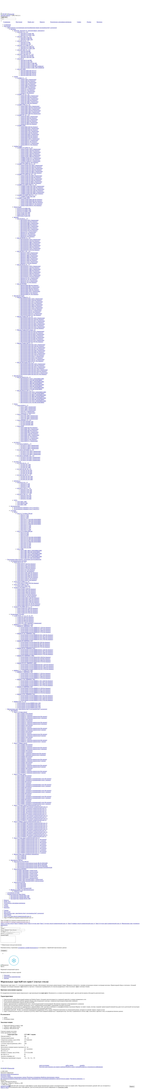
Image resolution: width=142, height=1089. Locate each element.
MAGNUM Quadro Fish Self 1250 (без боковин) (33, 371)
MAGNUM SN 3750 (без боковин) (30, 250)
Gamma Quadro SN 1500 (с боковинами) (31, 168)
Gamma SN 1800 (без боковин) (28, 103)
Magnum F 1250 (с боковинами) (29, 253)
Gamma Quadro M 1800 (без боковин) (30, 183)
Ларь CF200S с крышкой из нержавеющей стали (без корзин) (34, 778)
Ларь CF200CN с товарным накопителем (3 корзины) (32, 718)
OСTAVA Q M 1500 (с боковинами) (30, 458)
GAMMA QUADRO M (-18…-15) (26, 174)
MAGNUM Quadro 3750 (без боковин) (31, 309)
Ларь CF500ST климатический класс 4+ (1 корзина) (31, 849)
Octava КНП (20, 426)
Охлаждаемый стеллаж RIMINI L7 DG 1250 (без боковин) (36, 681)
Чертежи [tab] (6, 978)
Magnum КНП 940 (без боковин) (29, 288)
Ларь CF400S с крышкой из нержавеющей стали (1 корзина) (34, 792)
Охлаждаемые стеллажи (17, 614)
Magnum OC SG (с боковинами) (29, 278)
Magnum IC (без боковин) (27, 236)
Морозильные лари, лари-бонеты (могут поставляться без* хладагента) (27, 709)
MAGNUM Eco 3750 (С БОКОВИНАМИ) (32, 387)
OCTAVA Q (17, 442)
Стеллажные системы (13, 892)
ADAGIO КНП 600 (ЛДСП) (28, 73)
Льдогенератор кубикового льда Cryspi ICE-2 (26, 509)
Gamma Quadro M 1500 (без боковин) (30, 180)
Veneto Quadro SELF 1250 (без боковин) (28, 598)
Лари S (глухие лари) (20, 774)
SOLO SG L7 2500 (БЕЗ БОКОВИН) (30, 524)
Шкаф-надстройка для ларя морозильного (22, 889)
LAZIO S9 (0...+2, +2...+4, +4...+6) (23, 615)
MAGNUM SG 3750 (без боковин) (30, 276)
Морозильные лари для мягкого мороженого (26, 854)
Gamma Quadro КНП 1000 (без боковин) (31, 202)
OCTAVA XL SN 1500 (26, 478)
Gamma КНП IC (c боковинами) (29, 140)
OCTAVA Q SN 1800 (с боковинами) (30, 454)
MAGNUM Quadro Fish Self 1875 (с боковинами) (34, 373)
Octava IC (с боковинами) (27, 411)
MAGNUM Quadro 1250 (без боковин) (31, 300)
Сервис (79, 22)
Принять (132, 1086)
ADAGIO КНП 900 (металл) (28, 72)
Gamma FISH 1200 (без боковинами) (30, 107)
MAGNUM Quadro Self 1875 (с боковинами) (32, 347)
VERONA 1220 (18, 891)
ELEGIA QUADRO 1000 (24, 210)
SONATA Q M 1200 (25, 495)
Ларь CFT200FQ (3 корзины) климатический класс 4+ (32, 824)
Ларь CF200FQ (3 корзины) (24, 746)
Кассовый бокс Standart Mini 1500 (20, 895)
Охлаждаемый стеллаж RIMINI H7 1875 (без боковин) (35, 629)
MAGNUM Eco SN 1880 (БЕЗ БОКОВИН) (32, 396)
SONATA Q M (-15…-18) (24, 494)
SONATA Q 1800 (25, 487)
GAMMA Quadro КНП (23, 198)
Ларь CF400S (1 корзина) (24, 789)
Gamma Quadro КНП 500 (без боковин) (31, 199)
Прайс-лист (31, 22)
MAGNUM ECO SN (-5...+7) (25, 390)
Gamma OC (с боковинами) (28, 88)
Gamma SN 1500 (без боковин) (28, 100)
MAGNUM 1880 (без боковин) (28, 224)
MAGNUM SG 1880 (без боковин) (30, 270)
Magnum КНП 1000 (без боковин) (29, 290)
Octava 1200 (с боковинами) (28, 407)
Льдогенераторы (15, 506)
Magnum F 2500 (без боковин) (28, 260)
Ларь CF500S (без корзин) (24, 793)
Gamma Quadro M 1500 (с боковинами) (31, 178)
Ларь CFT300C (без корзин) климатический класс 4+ (32, 809)
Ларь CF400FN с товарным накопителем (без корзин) (32, 759)
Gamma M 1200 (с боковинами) (29, 116)
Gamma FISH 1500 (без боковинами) (30, 110)
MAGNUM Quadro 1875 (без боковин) (31, 303)
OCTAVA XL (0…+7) (23, 463)
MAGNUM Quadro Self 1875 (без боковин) (32, 349)
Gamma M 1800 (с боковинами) (29, 122)
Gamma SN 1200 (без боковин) (28, 97)
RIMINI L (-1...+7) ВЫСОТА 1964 (23, 670)
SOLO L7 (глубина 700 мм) (24, 513)
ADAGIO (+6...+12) (22, 32)
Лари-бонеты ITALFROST (21, 861)
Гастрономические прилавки (19, 561)
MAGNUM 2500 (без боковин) (28, 227)
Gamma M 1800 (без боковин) (28, 124)
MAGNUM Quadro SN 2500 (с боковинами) (32, 324)
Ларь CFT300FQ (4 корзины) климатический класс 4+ (32, 827)
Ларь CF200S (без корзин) (24, 775)
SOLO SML (20, 549)
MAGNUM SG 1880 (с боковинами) (30, 269)
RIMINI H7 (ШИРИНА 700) (25, 626)
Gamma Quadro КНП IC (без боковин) (30, 205)
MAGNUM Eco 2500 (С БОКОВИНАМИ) (32, 384)
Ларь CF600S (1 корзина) (24, 801)
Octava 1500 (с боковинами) (28, 408)
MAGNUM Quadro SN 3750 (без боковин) (32, 328)
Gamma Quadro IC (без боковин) (29, 162)
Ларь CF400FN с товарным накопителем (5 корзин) (31, 761)
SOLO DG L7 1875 (25, 528)
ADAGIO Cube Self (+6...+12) (25, 54)
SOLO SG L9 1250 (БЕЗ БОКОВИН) (30, 537)
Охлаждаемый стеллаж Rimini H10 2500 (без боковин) (35, 660)
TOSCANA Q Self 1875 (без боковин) (27, 574)
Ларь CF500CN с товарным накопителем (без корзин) (32, 734)
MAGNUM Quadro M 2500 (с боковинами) (32, 337)
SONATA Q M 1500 (25, 497)
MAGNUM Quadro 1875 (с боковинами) (31, 301)
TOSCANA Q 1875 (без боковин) (26, 565)
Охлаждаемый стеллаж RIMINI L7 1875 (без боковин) (35, 675)
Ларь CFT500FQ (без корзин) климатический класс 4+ (32, 832)
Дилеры (89, 22)
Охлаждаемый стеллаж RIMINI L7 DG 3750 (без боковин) (36, 685)
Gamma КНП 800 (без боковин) (29, 136)
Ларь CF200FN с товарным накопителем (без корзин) (32, 747)
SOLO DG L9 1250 (25, 543)
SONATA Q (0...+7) (22, 482)
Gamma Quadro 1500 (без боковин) (30, 153)
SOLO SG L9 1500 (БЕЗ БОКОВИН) (30, 538)
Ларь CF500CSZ (21, 858)
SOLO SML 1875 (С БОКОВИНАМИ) (31, 556)
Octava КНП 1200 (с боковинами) (29, 435)
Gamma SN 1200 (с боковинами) (29, 96)
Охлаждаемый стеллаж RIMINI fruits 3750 (29, 707)
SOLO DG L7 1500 (25, 527)
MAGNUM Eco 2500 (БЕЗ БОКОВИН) (31, 386)
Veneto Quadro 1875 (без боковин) (26, 590)
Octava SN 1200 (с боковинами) (29, 415)
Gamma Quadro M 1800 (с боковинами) (31, 181)
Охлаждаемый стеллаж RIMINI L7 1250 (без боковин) (35, 673)
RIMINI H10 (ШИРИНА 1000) (25, 655)
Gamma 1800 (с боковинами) (28, 85)
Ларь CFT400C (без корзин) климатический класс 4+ (32, 812)
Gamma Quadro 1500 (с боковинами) (30, 152)
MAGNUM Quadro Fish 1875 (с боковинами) (32, 367)
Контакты (99, 22)
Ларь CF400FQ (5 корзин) (24, 758)
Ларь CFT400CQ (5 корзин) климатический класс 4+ (32, 814)
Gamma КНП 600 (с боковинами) (29, 128)
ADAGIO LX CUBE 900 (27, 47)
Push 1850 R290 (21, 884)
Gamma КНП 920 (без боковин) (29, 137)
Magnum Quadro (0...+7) (23, 297)
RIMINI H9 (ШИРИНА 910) (25, 641)
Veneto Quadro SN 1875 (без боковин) (27, 609)
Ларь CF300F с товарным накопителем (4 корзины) (31, 755)
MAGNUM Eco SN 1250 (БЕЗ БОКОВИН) (32, 393)
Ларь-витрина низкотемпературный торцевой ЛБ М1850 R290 (34, 867)
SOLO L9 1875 (24, 535)
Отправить (4, 950)
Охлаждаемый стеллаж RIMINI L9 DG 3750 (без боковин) (36, 700)
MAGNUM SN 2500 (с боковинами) (30, 245)
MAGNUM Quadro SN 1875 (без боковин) (32, 322)
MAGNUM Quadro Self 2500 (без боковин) (32, 352)
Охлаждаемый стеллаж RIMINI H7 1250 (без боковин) (35, 627)
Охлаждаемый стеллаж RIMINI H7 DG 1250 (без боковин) (36, 635)
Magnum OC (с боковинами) (28, 232)
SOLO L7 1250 (24, 515)
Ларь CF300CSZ (21, 855)
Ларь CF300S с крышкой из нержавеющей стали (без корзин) (34, 784)
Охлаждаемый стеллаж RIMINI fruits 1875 (29, 704)
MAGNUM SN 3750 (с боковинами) (30, 248)
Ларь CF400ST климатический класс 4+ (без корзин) (32, 845)
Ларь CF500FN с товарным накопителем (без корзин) (32, 765)
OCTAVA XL (17, 461)
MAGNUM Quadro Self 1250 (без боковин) (32, 346)
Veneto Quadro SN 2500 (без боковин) (27, 611)
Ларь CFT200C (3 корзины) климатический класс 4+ (32, 808)
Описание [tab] (7, 975)
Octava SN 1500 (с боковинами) (29, 417)
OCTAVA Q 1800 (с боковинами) (29, 448)
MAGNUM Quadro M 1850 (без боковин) (31, 335)
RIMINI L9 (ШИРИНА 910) (25, 687)
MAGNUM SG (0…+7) (23, 264)
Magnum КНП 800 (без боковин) (29, 285)
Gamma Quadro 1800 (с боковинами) (30, 155)
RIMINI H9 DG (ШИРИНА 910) (26, 648)
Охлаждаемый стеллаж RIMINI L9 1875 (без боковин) (35, 689)
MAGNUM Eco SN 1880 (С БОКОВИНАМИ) (33, 395)
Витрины (13, 29)
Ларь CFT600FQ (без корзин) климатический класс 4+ (32, 835)
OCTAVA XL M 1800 (26, 473)
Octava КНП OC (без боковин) (28, 436)
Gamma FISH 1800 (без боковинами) (30, 113)
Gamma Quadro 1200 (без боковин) (30, 150)
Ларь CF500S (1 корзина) (24, 795)
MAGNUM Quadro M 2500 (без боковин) (31, 338)
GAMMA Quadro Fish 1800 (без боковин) (31, 193)
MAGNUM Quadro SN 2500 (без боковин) (32, 325)
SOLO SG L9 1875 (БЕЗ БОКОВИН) (30, 540)
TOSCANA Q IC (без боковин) (25, 571)
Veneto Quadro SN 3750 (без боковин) (27, 612)
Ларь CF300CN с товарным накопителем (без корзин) (32, 722)
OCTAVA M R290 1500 (26, 423)
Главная (6, 910)
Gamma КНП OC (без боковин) (29, 144)
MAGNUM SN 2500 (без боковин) (30, 247)
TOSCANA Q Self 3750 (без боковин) (27, 577)
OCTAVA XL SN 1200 (26, 476)
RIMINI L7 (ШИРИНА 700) (25, 672)
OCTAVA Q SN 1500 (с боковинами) (30, 452)
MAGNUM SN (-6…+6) (23, 238)
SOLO (15, 512)
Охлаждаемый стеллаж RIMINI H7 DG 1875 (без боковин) (36, 636)
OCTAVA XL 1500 (25, 466)
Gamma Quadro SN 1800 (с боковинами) (31, 171)
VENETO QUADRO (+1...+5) (22, 587)
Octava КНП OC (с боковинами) (29, 438)
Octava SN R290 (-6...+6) (24, 414)
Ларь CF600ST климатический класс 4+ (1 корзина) (31, 852)
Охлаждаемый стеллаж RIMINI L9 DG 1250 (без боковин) (36, 697)
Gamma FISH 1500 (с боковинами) (30, 109)
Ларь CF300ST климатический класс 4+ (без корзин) (32, 842)
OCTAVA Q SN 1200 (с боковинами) (30, 451)
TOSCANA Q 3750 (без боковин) (26, 568)
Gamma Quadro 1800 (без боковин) (30, 156)
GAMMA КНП (21, 125)
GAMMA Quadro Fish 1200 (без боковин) (31, 187)
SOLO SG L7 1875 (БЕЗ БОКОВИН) (30, 522)
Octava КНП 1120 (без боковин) (29, 433)
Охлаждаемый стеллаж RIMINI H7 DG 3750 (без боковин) (36, 639)
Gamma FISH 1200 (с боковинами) (30, 106)
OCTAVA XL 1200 (25, 464)
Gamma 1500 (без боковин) (27, 84)
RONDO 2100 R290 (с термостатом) (27, 873)
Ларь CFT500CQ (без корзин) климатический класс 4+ (32, 815)
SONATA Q (17, 481)
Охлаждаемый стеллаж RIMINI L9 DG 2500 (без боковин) (36, 698)
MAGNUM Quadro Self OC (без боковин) (31, 361)
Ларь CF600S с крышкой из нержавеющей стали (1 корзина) (34, 804)
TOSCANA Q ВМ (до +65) (21, 584)
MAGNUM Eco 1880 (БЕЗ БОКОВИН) (31, 383)
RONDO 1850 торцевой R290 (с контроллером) (30, 881)
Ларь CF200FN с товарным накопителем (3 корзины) (32, 749)
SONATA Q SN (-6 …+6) (24, 488)
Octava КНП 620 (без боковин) (28, 427)
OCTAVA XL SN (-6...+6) (24, 475)
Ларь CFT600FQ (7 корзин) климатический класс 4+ (31, 836)
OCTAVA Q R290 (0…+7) (24, 444)
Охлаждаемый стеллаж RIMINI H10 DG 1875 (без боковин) (37, 666)
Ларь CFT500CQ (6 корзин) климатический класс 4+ (32, 817)
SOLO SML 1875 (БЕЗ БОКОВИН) (30, 558)
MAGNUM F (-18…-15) (23, 251)
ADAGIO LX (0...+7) (23, 41)
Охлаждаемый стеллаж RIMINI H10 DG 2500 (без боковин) (37, 667)
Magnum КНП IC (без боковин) (29, 293)
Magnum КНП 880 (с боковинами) (29, 287)
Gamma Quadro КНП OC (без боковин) (31, 204)
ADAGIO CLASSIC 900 (27, 33)
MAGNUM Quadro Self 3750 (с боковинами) (32, 353)
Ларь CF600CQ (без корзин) (25, 737)
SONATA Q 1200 (25, 484)
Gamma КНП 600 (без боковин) (29, 130)
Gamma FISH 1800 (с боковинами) (30, 112)
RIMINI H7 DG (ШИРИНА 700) (26, 633)
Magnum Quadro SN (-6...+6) (25, 316)
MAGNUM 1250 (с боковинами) (29, 220)
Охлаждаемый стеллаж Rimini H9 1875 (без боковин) (35, 644)
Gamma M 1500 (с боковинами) (29, 119)
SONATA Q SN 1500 (26, 491)
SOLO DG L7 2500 (25, 530)
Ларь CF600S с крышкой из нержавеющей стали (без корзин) (34, 802)
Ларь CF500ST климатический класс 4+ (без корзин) (32, 848)
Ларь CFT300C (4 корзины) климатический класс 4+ (32, 811)
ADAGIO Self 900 (25, 51)
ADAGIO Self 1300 (25, 53)
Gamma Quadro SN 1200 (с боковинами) (31, 165)
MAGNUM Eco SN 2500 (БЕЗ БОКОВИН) (32, 399)
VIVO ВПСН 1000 (22, 503)
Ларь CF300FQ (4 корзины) (24, 752)
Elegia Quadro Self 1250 (23, 214)
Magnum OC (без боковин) (27, 233)
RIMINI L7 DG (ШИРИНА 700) (26, 679)
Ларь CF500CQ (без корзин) (25, 731)
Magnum (16, 217)
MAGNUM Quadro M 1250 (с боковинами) (32, 331)
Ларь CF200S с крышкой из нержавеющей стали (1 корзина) (34, 780)
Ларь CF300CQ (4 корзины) (25, 721)
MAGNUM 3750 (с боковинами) (29, 229)
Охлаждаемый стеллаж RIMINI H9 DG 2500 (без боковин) (36, 652)
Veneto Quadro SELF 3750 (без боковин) (28, 602)
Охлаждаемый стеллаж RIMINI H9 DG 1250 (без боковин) (36, 649)
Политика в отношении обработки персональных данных (43, 1077)
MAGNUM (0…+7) (22, 218)
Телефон (3, 931)
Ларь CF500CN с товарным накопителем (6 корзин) (31, 735)
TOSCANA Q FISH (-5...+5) (21, 581)
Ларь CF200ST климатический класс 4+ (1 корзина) (31, 841)
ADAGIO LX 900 (25, 42)
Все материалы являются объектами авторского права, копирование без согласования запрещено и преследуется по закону (35, 1078)
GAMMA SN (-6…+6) (23, 94)
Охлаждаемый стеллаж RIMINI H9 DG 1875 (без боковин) (36, 651)
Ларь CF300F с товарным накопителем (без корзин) (31, 753)
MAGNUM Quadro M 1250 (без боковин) (31, 333)
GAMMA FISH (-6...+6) (23, 104)
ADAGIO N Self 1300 (26, 61)
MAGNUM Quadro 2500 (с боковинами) (31, 304)
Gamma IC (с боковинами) (27, 91)
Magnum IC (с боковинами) (28, 235)
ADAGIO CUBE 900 (26, 38)
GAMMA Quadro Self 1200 (27, 196)
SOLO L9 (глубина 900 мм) (24, 531)
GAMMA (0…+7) (22, 78)
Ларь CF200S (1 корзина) (24, 777)
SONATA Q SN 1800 (26, 492)
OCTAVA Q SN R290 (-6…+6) (25, 450)
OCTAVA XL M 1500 (26, 472)
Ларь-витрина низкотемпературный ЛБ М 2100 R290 (32, 864)
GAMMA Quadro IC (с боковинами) (30, 161)
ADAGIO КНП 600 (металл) (28, 70)
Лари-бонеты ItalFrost (17, 860)
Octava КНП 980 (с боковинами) (29, 432)
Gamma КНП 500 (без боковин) (29, 127)
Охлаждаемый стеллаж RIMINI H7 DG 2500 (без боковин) (36, 638)
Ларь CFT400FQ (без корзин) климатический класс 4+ (32, 829)
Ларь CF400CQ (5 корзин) (24, 727)
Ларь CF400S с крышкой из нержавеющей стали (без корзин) (34, 790)
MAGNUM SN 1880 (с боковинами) (30, 242)
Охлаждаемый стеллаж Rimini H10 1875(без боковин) (35, 658)
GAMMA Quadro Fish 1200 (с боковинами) (32, 186)
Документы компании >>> (77, 1078)
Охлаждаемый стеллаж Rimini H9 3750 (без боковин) (35, 647)
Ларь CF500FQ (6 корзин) (24, 764)
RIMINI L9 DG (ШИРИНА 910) (26, 694)
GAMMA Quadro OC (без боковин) (30, 159)
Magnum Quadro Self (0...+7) (25, 343)
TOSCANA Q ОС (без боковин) (26, 570)
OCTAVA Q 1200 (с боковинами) (29, 445)
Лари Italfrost (14, 710)
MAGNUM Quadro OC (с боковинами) (31, 313)
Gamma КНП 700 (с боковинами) (29, 131)
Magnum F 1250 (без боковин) (28, 254)
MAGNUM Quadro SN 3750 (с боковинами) (32, 327)
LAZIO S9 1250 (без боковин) (25, 617)
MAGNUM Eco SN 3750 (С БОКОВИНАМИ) (33, 401)
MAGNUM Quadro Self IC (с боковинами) (32, 356)
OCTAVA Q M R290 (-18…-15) (25, 455)
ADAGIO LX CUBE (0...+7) (25, 45)
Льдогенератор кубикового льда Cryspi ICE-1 (26, 507)
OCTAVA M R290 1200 (26, 421)
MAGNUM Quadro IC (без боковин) (30, 312)
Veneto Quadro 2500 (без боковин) (26, 592)
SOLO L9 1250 (24, 532)
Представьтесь (5, 930)
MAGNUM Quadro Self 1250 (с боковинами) (32, 344)
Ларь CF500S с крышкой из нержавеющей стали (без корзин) (34, 796)
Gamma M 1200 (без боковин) (28, 118)
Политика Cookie (63, 1087)
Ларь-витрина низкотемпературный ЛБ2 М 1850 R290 (32, 863)
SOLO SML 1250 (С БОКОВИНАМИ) (31, 553)
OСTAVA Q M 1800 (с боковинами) (30, 460)
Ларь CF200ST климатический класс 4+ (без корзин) (32, 839)
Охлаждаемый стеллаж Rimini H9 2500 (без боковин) (35, 645)
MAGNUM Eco (18, 375)
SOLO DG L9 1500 (25, 544)
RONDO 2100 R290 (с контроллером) (27, 875)
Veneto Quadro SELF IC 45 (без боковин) (28, 605)
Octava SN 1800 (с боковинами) (29, 418)
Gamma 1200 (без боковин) (27, 81)
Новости (42, 22)
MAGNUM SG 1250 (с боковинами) (30, 266)
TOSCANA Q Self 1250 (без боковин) (27, 572)
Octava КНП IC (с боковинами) (29, 441)
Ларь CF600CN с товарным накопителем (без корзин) (32, 740)
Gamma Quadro (18, 146)
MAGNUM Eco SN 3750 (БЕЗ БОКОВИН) (32, 402)
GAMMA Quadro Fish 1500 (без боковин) (31, 190)
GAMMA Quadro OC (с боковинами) (30, 158)
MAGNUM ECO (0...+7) (24, 377)
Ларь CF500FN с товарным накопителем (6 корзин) (31, 767)
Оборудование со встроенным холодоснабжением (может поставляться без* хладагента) (32, 27)
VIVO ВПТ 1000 (21, 504)
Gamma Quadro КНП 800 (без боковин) (31, 201)
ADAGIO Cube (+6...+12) (24, 36)
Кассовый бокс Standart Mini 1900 (20, 897)
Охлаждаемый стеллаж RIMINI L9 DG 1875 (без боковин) (36, 695)
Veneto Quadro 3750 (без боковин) (26, 593)
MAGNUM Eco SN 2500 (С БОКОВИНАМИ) (33, 398)
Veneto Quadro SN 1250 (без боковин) (27, 608)
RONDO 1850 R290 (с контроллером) (27, 872)
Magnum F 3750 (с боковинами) (29, 261)
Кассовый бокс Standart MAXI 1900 (20, 898)
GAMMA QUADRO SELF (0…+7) (26, 195)
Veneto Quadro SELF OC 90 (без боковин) (28, 604)
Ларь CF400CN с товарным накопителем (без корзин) (32, 728)
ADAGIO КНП (21, 69)
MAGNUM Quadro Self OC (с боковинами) (32, 359)
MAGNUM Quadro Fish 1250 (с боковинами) (32, 364)
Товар (3, 928)
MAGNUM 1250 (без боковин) (28, 221)
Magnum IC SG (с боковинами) (29, 281)
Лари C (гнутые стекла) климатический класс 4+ (27, 805)
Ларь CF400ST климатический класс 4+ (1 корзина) (31, 846)
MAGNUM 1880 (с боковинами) (29, 223)
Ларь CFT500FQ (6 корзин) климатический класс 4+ (31, 833)
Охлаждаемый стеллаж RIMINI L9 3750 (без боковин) (35, 692)
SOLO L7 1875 (24, 518)
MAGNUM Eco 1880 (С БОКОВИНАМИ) (32, 381)
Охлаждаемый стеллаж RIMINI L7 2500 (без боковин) (35, 676)
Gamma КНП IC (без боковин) (28, 141)
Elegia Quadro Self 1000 (23, 213)
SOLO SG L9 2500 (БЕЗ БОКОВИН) (30, 541)
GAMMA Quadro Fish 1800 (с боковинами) (32, 192)
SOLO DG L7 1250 (25, 525)
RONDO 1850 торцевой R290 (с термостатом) (30, 879)
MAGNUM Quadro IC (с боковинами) (30, 310)
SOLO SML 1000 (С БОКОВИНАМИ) (31, 550)
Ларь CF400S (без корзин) (24, 787)
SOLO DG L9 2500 (25, 547)
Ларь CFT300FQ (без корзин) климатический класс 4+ (32, 826)
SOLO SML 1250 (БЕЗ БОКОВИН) (30, 555)
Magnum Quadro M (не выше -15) (26, 330)
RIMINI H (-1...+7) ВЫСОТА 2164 (23, 624)
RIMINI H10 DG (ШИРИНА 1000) (26, 663)
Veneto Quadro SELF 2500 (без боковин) (28, 601)
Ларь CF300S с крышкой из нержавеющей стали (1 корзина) (34, 786)
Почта (2, 933)
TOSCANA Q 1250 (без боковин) (26, 564)
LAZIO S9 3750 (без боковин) (25, 621)
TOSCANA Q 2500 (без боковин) (26, 567)
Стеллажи (13, 510)
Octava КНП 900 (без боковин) (28, 430)
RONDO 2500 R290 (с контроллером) (27, 878)
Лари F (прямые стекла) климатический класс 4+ (27, 821)
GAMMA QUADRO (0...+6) (25, 147)
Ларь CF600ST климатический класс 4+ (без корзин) (32, 851)
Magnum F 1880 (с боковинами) (29, 255)
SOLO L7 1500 (24, 516)
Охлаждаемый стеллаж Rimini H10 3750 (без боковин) (35, 661)
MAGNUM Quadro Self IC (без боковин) (31, 358)
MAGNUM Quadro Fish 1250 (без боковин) (32, 365)
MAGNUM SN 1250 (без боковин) (30, 241)
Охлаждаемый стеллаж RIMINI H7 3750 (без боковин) (35, 632)
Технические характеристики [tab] (12, 976)
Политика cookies (6, 1075)
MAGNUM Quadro (19, 295)
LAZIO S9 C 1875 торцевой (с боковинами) (29, 623)
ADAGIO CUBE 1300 (26, 39)
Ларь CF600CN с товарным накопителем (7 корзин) (31, 741)
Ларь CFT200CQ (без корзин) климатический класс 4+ (32, 806)
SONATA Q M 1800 (25, 498)
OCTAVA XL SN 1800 (26, 479)
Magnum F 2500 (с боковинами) (29, 258)
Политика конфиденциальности (10, 1074)
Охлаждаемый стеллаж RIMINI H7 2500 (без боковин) (35, 630)
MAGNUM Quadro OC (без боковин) (30, 315)
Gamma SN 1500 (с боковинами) (29, 98)
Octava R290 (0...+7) (22, 405)
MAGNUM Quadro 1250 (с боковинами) (31, 298)
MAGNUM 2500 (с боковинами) (29, 226)
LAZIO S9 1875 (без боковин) (25, 618)
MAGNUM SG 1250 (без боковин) (30, 267)
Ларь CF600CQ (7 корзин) (24, 738)
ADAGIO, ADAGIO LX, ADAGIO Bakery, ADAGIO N (29, 30)
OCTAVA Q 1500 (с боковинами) (29, 447)
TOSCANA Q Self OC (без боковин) (27, 578)
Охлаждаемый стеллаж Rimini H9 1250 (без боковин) (35, 642)
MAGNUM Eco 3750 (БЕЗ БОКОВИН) (31, 389)
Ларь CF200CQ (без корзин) (25, 713)
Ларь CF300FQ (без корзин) (25, 750)
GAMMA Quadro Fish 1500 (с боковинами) (32, 189)
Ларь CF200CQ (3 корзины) (25, 715)
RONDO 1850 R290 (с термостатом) (27, 870)
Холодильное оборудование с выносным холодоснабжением (24, 559)
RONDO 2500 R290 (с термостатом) (27, 876)
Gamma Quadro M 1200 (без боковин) (30, 177)
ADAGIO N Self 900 (26, 60)
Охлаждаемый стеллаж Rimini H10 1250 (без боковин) (35, 657)
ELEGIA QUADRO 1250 (24, 211)
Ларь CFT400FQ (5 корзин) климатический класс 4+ (31, 830)
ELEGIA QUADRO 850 (23, 208)
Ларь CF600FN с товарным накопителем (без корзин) (32, 771)
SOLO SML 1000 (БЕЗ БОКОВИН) (30, 552)
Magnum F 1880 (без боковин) (28, 257)
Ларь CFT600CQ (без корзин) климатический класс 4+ (32, 818)
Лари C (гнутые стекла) (20, 712)
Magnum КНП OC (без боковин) (29, 294)
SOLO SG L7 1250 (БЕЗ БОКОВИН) (30, 519)
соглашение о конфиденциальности (28, 947)
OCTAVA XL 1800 (25, 467)
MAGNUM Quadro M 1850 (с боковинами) (32, 334)
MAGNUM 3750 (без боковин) (28, 230)
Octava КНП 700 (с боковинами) (29, 429)
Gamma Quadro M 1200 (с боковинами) (31, 176)
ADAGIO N (20, 58)
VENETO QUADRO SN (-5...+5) (23, 607)
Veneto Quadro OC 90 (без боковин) (27, 595)
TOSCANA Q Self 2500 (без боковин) (27, 575)
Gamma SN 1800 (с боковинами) (29, 101)
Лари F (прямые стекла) (20, 743)
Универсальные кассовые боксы (16, 894)
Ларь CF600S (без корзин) (24, 799)
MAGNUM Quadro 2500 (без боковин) (31, 306)
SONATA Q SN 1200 (26, 490)
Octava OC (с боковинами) (27, 412)
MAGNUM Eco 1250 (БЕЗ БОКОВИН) (31, 380)
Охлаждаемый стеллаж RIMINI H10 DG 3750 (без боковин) (37, 669)
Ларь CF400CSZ (21, 857)
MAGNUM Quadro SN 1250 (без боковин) (32, 319)
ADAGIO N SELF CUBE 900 (28, 63)
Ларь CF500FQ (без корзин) (25, 762)
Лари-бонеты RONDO (20, 869)
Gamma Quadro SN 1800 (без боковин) (31, 173)
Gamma (16, 76)
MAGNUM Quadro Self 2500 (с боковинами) (32, 350)
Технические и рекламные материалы (60, 22)
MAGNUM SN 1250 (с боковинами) (30, 239)
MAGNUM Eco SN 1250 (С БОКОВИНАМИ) (33, 392)
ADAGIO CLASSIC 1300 (27, 35)
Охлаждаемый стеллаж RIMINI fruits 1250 (29, 703)
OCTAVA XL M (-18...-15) (24, 469)
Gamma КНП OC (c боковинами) (29, 143)
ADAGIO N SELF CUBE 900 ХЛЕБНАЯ (31, 66)
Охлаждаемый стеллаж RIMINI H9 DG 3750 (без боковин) (36, 654)
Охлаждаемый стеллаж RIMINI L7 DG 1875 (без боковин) (36, 682)
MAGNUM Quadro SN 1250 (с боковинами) (32, 318)
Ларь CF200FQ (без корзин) (25, 744)
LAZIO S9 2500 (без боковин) (25, 620)
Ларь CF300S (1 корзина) (24, 783)
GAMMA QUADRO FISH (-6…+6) (27, 184)
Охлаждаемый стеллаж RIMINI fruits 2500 (29, 706)
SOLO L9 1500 (24, 534)
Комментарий (4, 935)
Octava (16, 404)
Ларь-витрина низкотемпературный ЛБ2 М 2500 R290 (32, 866)
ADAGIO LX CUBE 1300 (27, 48)
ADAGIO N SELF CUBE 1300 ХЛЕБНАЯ (32, 67)
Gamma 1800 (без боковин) (27, 87)
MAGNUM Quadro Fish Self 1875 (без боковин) (33, 374)
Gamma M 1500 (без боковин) (28, 121)
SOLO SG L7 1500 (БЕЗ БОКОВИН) (30, 521)
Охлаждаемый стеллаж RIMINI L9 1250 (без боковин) (35, 688)
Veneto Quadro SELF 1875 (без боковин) (28, 599)
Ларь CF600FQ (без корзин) (25, 768)
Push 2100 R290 (21, 885)
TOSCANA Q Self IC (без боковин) (27, 580)
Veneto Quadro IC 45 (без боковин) (26, 596)
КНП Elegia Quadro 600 (23, 215)
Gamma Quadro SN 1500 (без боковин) (31, 170)
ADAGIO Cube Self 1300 (27, 57)
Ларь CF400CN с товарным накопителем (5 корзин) (31, 729)
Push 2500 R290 (21, 886)
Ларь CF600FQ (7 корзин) (24, 769)
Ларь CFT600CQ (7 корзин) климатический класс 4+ (32, 820)
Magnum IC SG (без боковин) (28, 282)
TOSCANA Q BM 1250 (23, 586)
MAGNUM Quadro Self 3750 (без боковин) (32, 355)
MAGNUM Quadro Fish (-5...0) (25, 362)
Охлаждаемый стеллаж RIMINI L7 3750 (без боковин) (35, 678)
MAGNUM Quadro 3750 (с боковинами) (31, 307)
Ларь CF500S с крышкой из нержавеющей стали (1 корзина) (34, 798)
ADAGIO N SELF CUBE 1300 (28, 64)
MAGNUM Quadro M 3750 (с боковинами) (32, 340)
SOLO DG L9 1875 (25, 546)
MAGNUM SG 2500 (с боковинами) (30, 272)
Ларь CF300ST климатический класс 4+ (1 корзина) (31, 844)
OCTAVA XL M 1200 (26, 470)
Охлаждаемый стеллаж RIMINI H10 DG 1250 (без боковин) (37, 664)
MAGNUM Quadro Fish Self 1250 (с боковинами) (34, 370)
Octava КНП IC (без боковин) (28, 439)
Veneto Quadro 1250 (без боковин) (26, 589)
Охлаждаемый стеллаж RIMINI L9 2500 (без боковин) (35, 691)
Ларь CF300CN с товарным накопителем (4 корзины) (32, 724)
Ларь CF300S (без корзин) (24, 781)
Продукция (19, 22)
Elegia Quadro (17, 207)
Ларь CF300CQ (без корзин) (25, 719)
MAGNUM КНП (22, 284)
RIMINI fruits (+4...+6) (20, 701)
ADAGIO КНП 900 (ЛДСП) (28, 75)
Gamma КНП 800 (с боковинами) (29, 134)
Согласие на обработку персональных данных (14, 1077)
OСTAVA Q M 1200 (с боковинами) (30, 457)
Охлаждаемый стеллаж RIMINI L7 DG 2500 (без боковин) (36, 684)
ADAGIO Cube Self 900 (27, 56)
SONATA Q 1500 (25, 485)
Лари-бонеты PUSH (19, 882)
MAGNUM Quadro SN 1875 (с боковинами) (32, 321)
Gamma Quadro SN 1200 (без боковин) (31, 167)
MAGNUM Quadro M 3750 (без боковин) (31, 341)
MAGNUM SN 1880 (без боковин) (30, 244)
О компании (6, 22)
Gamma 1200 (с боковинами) (28, 79)
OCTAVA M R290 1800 (26, 424)
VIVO (15, 500)
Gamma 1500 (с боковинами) (28, 82)
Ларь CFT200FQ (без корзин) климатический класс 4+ (32, 823)
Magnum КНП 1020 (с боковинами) (30, 291)
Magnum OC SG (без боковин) (28, 279)
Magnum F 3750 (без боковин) (28, 263)
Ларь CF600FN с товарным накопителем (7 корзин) (31, 772)
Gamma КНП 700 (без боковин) (29, 133)
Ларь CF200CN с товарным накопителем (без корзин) (32, 716)
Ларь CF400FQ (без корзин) (25, 756)
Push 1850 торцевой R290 (24, 888)
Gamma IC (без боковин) (27, 93)
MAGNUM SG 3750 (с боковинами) (30, 275)
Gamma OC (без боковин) (27, 90)
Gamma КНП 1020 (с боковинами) (30, 138)
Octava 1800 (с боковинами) (28, 410)
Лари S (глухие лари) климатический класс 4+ (27, 838)
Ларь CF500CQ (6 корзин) (24, 732)
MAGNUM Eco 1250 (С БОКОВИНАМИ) (32, 378)
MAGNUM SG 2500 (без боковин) (30, 273)
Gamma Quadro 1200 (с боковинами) (30, 149)
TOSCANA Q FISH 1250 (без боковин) (28, 583)
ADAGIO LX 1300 (25, 44)
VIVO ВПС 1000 (22, 501)
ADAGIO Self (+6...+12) (23, 50)
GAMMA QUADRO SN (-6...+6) (26, 164)
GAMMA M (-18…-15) (23, 115)
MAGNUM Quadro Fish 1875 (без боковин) (32, 368)
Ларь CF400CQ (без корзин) (25, 725)
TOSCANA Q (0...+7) (20, 562)
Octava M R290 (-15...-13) (24, 420)
